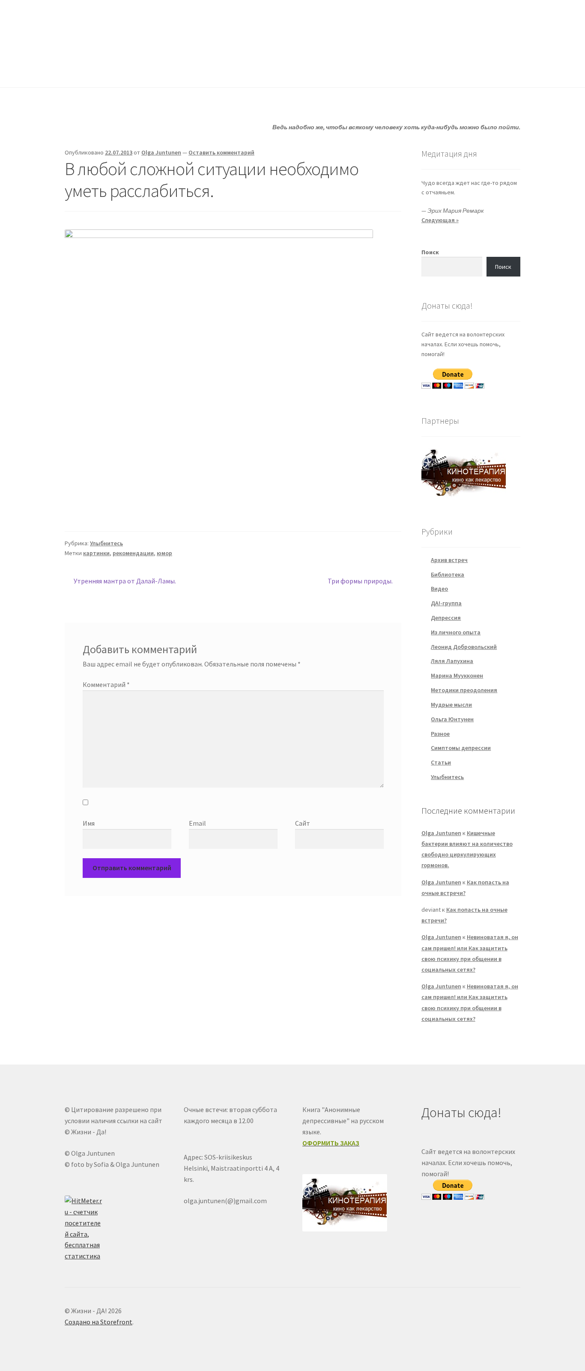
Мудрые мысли (451, 704)
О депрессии (295, 70)
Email (197, 823)
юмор (164, 553)
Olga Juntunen (161, 152)
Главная (76, 70)
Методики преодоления (464, 690)
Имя (89, 823)
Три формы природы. (360, 581)
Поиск (430, 252)
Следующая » (440, 220)
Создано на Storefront (98, 1321)
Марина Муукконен (457, 675)
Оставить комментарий (221, 152)
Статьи (237, 70)
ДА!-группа (120, 70)
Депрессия (446, 618)
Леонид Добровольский (464, 647)
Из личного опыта (456, 632)
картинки (96, 553)
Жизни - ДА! (99, 26)
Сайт (302, 823)
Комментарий (106, 684)
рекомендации (133, 553)
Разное (440, 734)
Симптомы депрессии (461, 748)
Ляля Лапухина (452, 661)
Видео (439, 588)
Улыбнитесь (359, 70)
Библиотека (447, 574)
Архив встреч (449, 560)
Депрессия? (181, 70)
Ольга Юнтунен (452, 719)
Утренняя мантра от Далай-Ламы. (124, 581)
